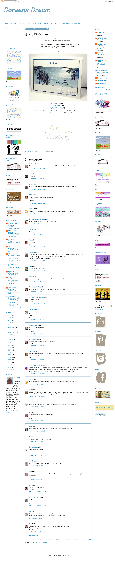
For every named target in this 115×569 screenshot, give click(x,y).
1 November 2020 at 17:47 (37, 333)
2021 (10, 320)
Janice (31, 485)
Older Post (87, 539)
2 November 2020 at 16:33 (37, 431)
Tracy (30, 524)
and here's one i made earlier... (102, 84)
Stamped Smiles (102, 70)
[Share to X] (49, 151)
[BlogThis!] (47, 151)
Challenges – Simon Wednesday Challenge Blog (14, 298)
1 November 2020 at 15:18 (37, 271)
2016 (10, 352)
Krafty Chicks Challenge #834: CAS (13, 292)
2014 (10, 357)
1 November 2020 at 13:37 (37, 224)
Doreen (18, 377)
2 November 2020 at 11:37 (37, 396)
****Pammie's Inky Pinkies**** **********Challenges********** (14, 233)
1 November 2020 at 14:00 (37, 234)
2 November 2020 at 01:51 (37, 384)
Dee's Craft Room (34, 497)
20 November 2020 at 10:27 (37, 532)
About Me (13, 23)
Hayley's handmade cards (37, 219)
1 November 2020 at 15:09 (37, 260)
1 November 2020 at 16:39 (37, 292)
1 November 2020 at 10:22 (37, 189)
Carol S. (31, 461)
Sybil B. (31, 252)
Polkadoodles (56, 109)
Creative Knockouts (11, 278)
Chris (30, 240)
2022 (10, 318)
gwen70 (31, 208)
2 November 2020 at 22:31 (37, 441)
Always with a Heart (101, 61)
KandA (31, 229)
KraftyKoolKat (33, 309)
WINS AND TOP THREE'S (50, 23)
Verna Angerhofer (34, 287)
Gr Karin (31, 453)
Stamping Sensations (43, 111)
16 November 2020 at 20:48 (37, 506)
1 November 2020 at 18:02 (37, 346)
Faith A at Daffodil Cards (36, 297)
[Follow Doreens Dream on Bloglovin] (100, 415)
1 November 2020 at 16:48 (37, 304)
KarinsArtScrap (33, 447)
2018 (10, 347)
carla (30, 412)
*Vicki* (30, 426)
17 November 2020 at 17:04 (37, 518)
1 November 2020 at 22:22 (37, 359)
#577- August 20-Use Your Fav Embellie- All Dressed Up (13, 283)
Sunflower (100, 34)
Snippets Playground (11, 240)
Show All (19, 307)
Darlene (31, 276)
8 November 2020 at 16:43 (37, 480)
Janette (31, 184)
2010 (10, 367)
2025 (10, 315)
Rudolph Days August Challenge (13, 227)
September (11, 332)
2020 (10, 323)
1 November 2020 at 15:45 (37, 281)
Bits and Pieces (102, 78)
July (9, 337)
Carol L (31, 379)
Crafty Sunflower (102, 38)
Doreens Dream (27, 10)
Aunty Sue (32, 351)
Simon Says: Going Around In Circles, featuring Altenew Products (13, 303)
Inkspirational (12, 254)
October (10, 330)
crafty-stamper (33, 339)
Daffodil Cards (101, 53)
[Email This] (45, 151)
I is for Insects (12, 274)
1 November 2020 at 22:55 (37, 373)
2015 (9, 355)
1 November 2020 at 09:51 (37, 168)
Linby (30, 389)
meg (30, 266)
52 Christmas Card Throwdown (13, 265)
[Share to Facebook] (50, 151)
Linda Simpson (33, 325)
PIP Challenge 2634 (14, 236)
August (10, 335)
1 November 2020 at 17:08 (37, 319)
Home (6, 23)
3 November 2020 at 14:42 (37, 466)
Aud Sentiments (55, 107)
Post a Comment (32, 536)
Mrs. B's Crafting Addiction (102, 44)
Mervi (30, 511)
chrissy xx (31, 195)
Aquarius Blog (101, 32)
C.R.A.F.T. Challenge (11, 247)
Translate (101, 309)
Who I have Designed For (34, 23)
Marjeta (31, 402)
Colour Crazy (55, 105)
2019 (10, 345)
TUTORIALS (22, 23)
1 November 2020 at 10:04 (37, 179)
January (10, 342)
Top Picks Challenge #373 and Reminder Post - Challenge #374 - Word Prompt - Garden (14, 258)
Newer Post (29, 539)
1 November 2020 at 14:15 (37, 246)
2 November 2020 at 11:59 (37, 406)
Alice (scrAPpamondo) (35, 365)
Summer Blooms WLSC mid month (102, 55)
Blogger (66, 555)
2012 (10, 362)
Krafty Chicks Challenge (12, 288)
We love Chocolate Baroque (54, 113)
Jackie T (31, 163)
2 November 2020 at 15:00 (37, 420)
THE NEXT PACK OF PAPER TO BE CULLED (102, 64)
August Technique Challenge (13, 268)
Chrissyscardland (102, 81)
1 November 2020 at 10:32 (37, 203)
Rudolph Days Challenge (12, 224)
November (11, 327)
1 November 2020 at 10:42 (37, 213)
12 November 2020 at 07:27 (37, 492)
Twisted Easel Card (102, 39)
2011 (9, 365)
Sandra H (31, 174)
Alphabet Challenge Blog (13, 272)
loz (29, 436)
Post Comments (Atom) (40, 542)
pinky (30, 471)
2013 (10, 360)
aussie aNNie (101, 87)
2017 (10, 350)
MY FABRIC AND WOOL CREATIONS (70, 23)
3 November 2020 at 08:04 (37, 455)
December (11, 325)
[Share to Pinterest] (52, 151)
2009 (10, 370)
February (11, 339)
